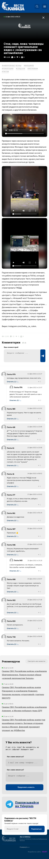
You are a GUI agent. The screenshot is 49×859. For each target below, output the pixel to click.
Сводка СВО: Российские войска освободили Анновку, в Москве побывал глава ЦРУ (24, 709)
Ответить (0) (14, 400)
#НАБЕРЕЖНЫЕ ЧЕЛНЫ (11, 65)
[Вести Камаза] (13, 6)
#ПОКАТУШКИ (7, 68)
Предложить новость (26, 787)
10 (40, 440)
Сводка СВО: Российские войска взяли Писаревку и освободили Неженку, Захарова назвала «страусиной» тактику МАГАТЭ (23, 692)
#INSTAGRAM (33, 68)
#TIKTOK (5, 71)
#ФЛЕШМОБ (29, 65)
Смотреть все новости (36, 661)
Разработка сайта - (37, 852)
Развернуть (24, 847)
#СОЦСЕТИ (20, 68)
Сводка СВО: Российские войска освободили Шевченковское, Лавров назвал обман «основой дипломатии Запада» (24, 675)
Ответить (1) (11, 382)
